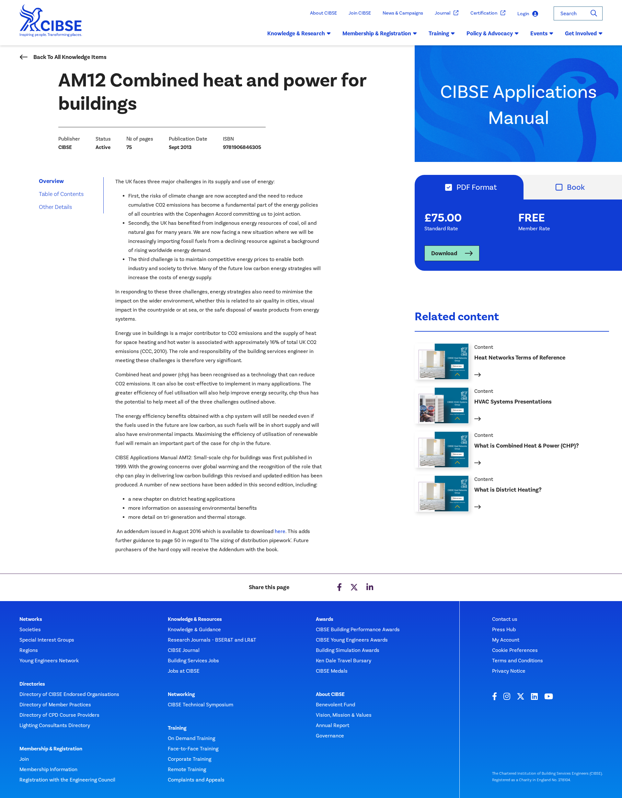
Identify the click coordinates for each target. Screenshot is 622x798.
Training (177, 728)
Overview (51, 181)
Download (444, 253)
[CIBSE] (51, 25)
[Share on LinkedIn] (369, 587)
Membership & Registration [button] (376, 33)
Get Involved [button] (581, 33)
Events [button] (538, 33)
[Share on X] (354, 587)
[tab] (469, 187)
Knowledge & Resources (195, 619)
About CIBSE (323, 13)
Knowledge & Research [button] (296, 33)
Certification (483, 13)
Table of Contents (61, 193)
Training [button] (439, 33)
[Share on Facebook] (339, 587)
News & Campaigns (403, 13)
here (280, 531)
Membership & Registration (50, 749)
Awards (324, 619)
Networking (181, 694)
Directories (32, 684)
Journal (442, 13)
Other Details (55, 206)
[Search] (593, 13)
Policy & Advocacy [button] (489, 33)
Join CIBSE (360, 13)
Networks (30, 619)
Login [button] (523, 14)
